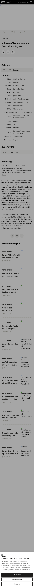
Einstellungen (17, 579)
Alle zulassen (17, 574)
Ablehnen (17, 584)
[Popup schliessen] (17, 294)
